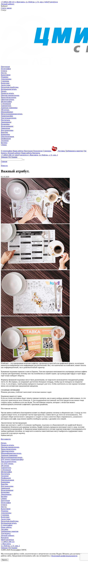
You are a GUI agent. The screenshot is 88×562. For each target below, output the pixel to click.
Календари (5, 83)
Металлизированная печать (11, 114)
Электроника (6, 79)
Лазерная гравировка (9, 108)
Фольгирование (7, 126)
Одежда (4, 71)
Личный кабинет (7, 4)
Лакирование (6, 122)
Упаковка (4, 77)
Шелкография (6, 102)
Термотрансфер (7, 116)
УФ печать (5, 466)
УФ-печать (5, 110)
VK (9, 157)
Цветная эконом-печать (10, 95)
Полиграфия (6, 69)
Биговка (4, 143)
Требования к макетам (74, 151)
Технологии (38, 151)
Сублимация (6, 104)
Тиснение (5, 141)
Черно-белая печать (8, 97)
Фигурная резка (7, 130)
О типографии (6, 151)
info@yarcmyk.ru (51, 2)
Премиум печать (7, 93)
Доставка (61, 151)
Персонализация (7, 136)
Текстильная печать (8, 118)
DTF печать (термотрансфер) (12, 459)
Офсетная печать (7, 99)
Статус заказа (6, 8)
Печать (3, 91)
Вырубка (4, 132)
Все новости (6, 439)
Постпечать (5, 120)
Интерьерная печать (9, 89)
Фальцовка (5, 124)
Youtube (14, 157)
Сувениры (5, 81)
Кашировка (5, 134)
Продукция (5, 67)
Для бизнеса (5, 533)
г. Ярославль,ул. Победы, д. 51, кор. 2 (10, 545)
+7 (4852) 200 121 (8, 2)
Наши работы (18, 151)
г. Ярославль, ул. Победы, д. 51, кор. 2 (29, 2)
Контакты (36, 153)
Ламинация (5, 128)
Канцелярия (5, 75)
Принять (5, 560)
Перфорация (6, 139)
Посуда (4, 73)
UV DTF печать (7, 464)
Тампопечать (6, 106)
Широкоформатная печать (11, 453)
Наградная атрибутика (9, 87)
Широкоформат (7, 112)
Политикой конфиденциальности (64, 556)
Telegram (4, 157)
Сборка (4, 145)
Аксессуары (5, 85)
